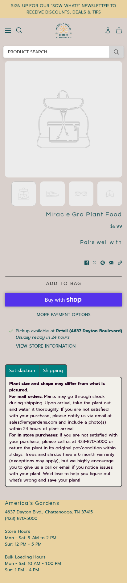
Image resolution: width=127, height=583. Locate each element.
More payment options (64, 314)
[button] (120, 262)
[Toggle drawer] (8, 30)
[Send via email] (111, 262)
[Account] (108, 30)
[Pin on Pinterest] (102, 262)
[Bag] (119, 30)
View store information (46, 346)
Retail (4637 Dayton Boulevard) (89, 331)
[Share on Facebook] (86, 262)
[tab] (22, 370)
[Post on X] (94, 262)
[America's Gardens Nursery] (63, 30)
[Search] (19, 30)
